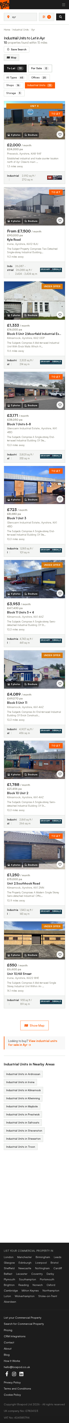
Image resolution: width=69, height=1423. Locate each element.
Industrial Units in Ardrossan (23, 1074)
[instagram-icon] (14, 1374)
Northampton (51, 1290)
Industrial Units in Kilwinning (23, 1098)
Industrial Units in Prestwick (22, 1114)
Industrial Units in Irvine (20, 1082)
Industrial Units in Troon (20, 1146)
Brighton (9, 1285)
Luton (7, 1296)
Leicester (21, 1273)
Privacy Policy (12, 1382)
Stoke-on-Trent (47, 1296)
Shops (12, 85)
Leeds (57, 1257)
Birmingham (43, 1257)
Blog (7, 1354)
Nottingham (42, 1268)
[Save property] (60, 134)
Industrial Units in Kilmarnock (23, 1090)
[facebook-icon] (7, 1374)
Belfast (8, 1273)
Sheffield (9, 1268)
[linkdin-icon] (21, 1374)
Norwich (38, 1285)
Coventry (37, 1273)
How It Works (12, 1360)
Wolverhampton (24, 1296)
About (8, 1348)
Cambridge (11, 1290)
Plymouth (9, 1279)
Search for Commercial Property (24, 1323)
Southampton (27, 1279)
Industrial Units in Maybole (22, 1106)
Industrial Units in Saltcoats (22, 1122)
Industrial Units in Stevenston (24, 1130)
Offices (38, 77)
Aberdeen (10, 1301)
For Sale (39, 68)
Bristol (54, 1262)
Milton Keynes (30, 1290)
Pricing (8, 1330)
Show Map (37, 1025)
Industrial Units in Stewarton (23, 1138)
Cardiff (57, 1268)
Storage (13, 93)
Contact (9, 1342)
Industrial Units (39, 85)
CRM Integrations (14, 1336)
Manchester (24, 1257)
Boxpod (22, 1404)
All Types (14, 77)
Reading (23, 1285)
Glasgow (9, 1262)
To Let (14, 68)
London (8, 1257)
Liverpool (41, 1262)
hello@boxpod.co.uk (17, 1367)
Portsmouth (47, 1279)
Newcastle (24, 1268)
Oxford (51, 1285)
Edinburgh (25, 1262)
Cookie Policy (12, 1394)
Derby (50, 1273)
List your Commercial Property (22, 1317)
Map (13, 57)
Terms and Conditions (17, 1388)
